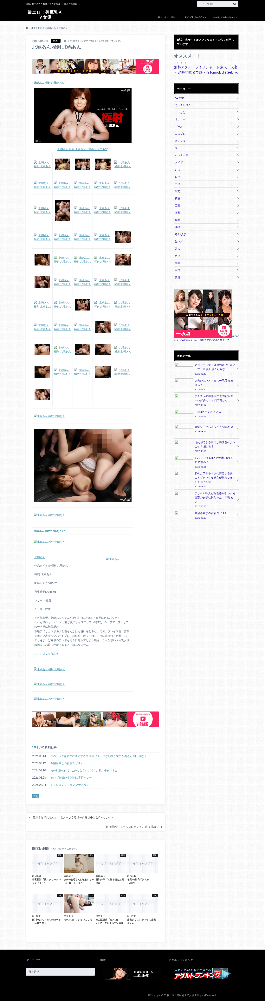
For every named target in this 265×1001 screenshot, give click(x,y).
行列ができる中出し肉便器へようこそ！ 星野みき (215, 446)
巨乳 (37, 747)
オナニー (180, 119)
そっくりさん (183, 105)
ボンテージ (181, 155)
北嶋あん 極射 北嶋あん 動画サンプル (81, 149)
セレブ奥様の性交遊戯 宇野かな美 (71, 777)
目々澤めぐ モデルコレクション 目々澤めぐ (132, 826)
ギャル (179, 126)
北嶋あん (39, 557)
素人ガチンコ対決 (166, 17)
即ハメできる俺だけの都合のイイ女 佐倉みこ (215, 462)
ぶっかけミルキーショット (224, 17)
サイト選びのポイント (195, 17)
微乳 (177, 212)
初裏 (177, 198)
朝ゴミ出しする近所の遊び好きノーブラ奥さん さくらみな (215, 369)
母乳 (177, 219)
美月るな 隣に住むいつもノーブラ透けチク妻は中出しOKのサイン (73, 817)
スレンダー (181, 140)
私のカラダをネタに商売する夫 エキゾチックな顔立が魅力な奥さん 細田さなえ (98, 756)
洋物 (177, 227)
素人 (177, 248)
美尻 (177, 270)
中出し (179, 184)
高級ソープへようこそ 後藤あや (214, 429)
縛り (177, 255)
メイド (179, 162)
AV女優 (179, 97)
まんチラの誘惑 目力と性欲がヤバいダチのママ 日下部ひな (214, 400)
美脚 (177, 277)
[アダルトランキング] (202, 978)
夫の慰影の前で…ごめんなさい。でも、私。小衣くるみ (84, 770)
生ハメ (179, 241)
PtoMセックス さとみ (208, 414)
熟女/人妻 (181, 234)
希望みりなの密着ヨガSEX (66, 763)
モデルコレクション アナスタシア (71, 784)
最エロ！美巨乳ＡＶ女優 (45, 14)
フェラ (179, 148)
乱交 (177, 191)
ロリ (177, 176)
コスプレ (180, 133)
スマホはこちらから (46, 653)
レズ (177, 169)
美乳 (177, 263)
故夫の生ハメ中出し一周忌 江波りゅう (214, 385)
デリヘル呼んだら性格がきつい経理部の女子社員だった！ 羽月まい (215, 499)
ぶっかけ (180, 112)
